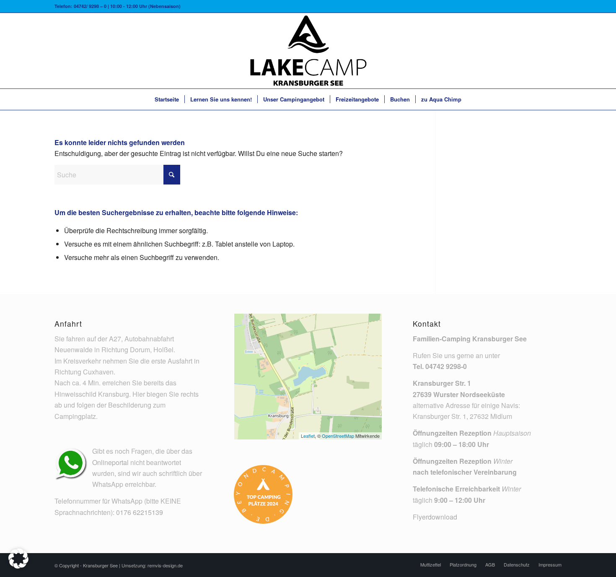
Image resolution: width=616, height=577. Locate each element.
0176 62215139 (139, 512)
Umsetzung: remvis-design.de (152, 565)
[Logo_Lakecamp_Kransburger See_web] (307, 50)
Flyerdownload (435, 517)
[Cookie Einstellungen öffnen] (18, 566)
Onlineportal (110, 462)
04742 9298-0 (446, 366)
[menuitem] (166, 99)
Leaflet (308, 435)
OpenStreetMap (338, 435)
